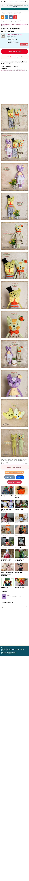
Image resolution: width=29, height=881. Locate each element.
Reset (20, 56)
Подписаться (24, 44)
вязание (15, 459)
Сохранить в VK (9, 477)
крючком (20, 459)
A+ (16, 56)
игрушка (7, 460)
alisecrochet (10, 459)
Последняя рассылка (6, 650)
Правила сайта (4, 649)
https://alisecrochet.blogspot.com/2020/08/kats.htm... (14, 70)
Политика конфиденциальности (8, 652)
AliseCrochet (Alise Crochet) (14, 34)
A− (8, 56)
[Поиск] (26, 2)
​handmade (3, 459)
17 (4, 463)
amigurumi (12, 460)
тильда (23, 460)
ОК (14, 8)
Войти (12, 1)
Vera (8, 595)
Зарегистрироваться (19, 1)
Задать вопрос (12, 649)
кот (16, 460)
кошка (19, 460)
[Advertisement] (14, 86)
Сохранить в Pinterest (14, 482)
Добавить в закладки (14, 51)
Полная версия (4, 647)
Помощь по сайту (20, 649)
